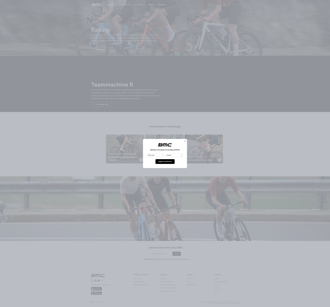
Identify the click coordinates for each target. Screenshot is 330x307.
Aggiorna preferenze (165, 161)
